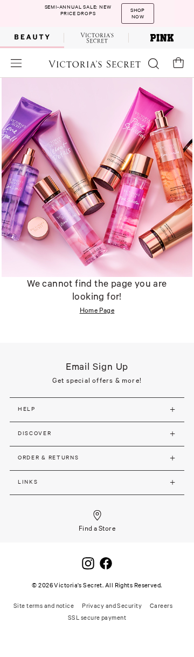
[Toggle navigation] (16, 63)
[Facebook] (106, 562)
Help (27, 408)
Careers (161, 605)
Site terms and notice (43, 605)
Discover (35, 433)
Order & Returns (48, 457)
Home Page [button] (97, 310)
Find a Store (97, 528)
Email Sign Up (97, 366)
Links (28, 481)
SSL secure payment (97, 617)
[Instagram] (88, 562)
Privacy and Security (112, 605)
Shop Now (137, 13)
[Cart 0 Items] (178, 63)
